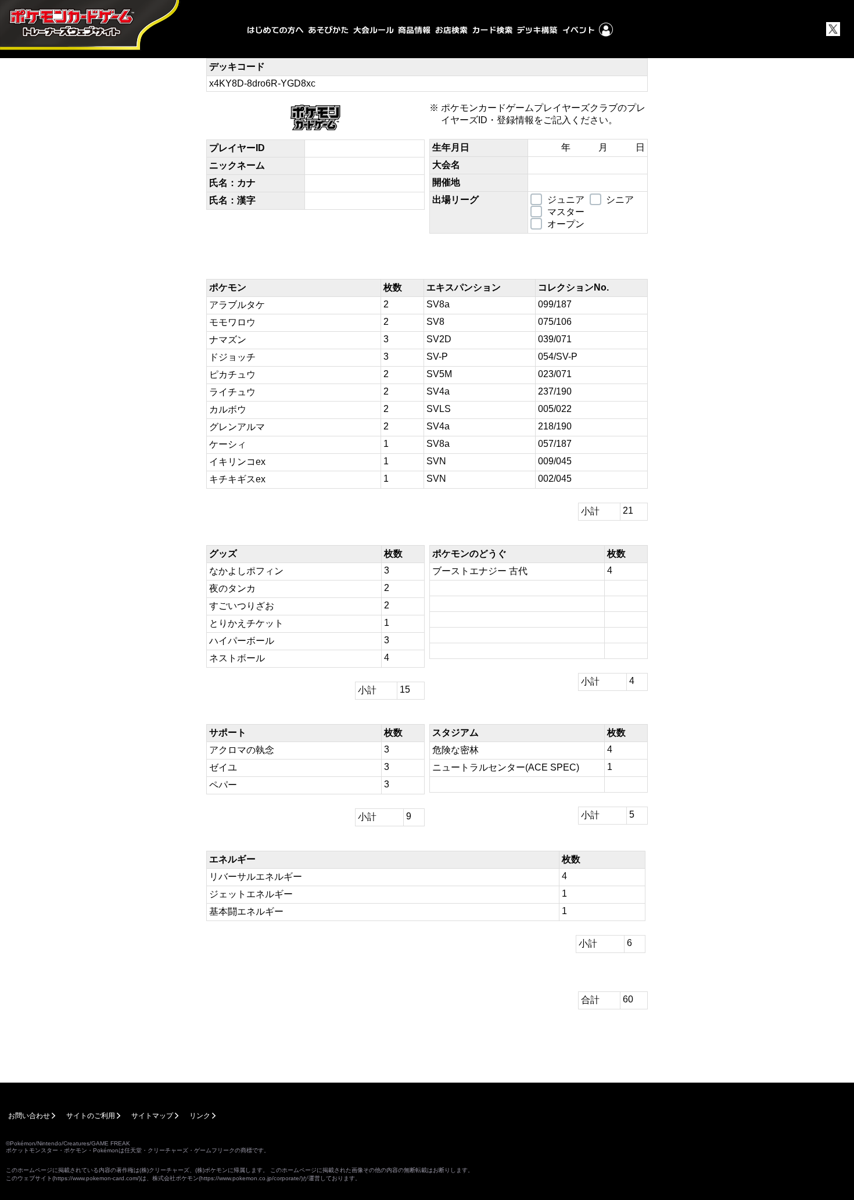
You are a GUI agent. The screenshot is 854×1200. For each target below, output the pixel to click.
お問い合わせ (29, 1116)
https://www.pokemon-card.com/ (96, 1178)
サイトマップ (152, 1116)
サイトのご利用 (90, 1116)
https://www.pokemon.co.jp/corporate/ (250, 1178)
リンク (199, 1116)
